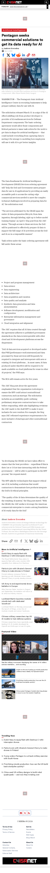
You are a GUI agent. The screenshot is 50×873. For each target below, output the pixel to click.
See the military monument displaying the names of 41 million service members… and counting (24, 663)
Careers (29, 848)
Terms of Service (8, 832)
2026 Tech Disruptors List (18, 6)
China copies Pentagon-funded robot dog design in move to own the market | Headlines (31, 692)
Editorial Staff (7, 853)
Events (28, 832)
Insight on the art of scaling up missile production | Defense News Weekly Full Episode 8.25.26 (32, 670)
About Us (29, 845)
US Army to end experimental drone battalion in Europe (17, 584)
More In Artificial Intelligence (15, 549)
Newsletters (30, 829)
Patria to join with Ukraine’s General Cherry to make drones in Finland (17, 569)
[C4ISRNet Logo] (14, 2)
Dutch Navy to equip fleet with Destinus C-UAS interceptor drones (17, 554)
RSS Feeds (30, 835)
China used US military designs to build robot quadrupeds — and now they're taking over (23, 773)
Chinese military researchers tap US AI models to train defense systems (17, 617)
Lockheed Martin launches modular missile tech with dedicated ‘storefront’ (16, 601)
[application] (25, 647)
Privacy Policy (8, 829)
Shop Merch (30, 837)
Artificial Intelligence (14, 30)
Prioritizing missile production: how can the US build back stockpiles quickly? (31, 681)
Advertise (6, 845)
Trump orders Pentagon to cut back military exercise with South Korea (25, 757)
